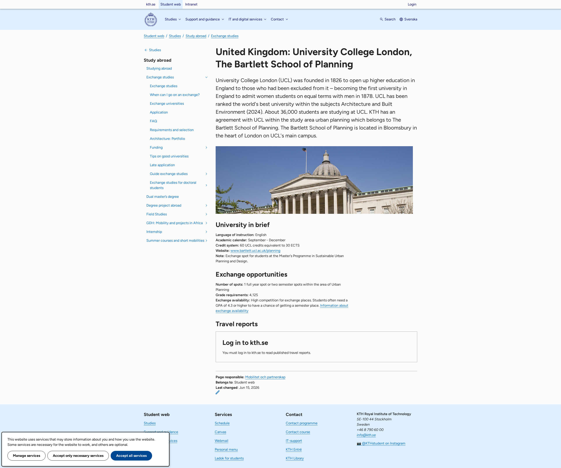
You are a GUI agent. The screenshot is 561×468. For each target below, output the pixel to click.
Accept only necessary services (78, 456)
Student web (170, 4)
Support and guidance (161, 432)
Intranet (191, 4)
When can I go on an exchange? (175, 95)
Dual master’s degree (162, 196)
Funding (156, 147)
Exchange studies (224, 36)
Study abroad (196, 36)
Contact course (298, 432)
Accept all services (131, 456)
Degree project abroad (163, 205)
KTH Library (295, 458)
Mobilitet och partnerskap (265, 377)
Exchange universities (167, 103)
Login (412, 4)
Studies (175, 36)
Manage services (26, 456)
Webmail (221, 441)
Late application (162, 165)
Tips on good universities (169, 156)
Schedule (222, 423)
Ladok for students (229, 458)
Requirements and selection (172, 130)
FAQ (153, 121)
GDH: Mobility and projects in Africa (174, 223)
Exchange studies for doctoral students (173, 185)
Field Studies (156, 214)
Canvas (220, 432)
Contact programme (302, 423)
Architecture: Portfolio (167, 139)
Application (159, 112)
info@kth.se (366, 435)
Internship (154, 232)
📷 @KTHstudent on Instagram (381, 443)
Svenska (410, 19)
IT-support (294, 441)
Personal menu (226, 449)
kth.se (150, 4)
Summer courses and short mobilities (175, 240)
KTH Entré (294, 449)
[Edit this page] (218, 392)
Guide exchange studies (169, 174)
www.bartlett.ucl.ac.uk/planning (255, 250)
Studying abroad (159, 68)
